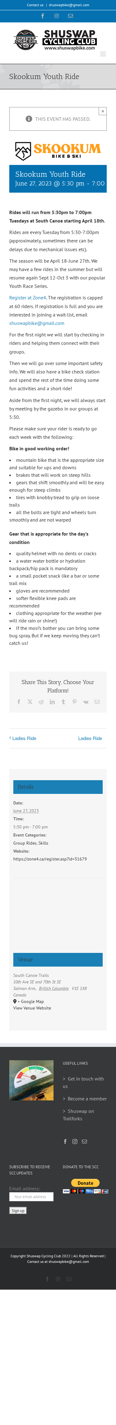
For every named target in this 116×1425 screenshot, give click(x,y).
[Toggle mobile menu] (103, 54)
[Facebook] (65, 1141)
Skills (43, 843)
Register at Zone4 (27, 297)
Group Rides (25, 843)
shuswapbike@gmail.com (69, 4)
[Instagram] (74, 1141)
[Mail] (84, 1141)
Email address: (24, 1188)
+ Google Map (31, 1001)
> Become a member (85, 1098)
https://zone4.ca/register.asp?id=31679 (50, 859)
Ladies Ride (24, 738)
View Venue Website (32, 1008)
